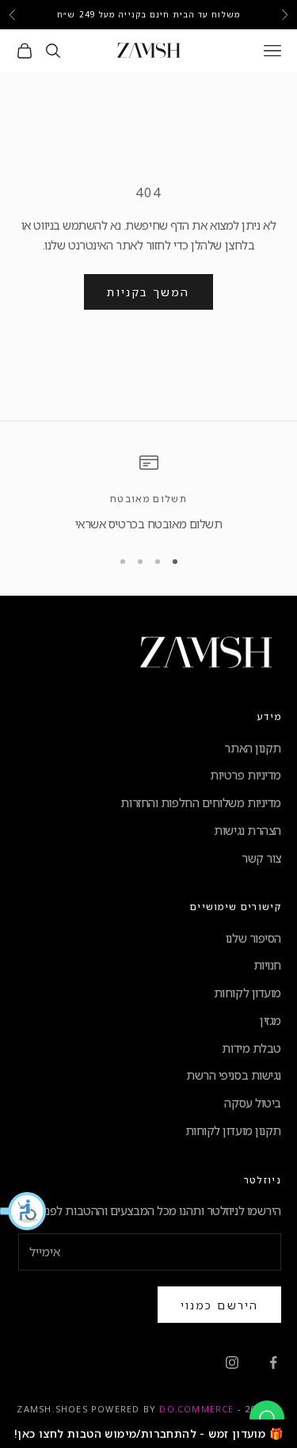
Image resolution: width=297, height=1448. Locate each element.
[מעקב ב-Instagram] (232, 1362)
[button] (24, 1211)
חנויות (267, 965)
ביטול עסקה (252, 1103)
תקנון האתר (252, 748)
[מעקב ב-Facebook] (273, 1362)
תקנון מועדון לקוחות (233, 1130)
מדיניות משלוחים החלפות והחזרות (200, 802)
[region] (148, 493)
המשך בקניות (148, 291)
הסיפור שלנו (253, 938)
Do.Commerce (196, 1409)
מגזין (270, 1020)
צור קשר (261, 858)
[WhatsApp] (266, 1417)
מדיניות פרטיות (245, 775)
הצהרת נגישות (247, 830)
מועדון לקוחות (247, 992)
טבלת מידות (251, 1048)
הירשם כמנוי (219, 1305)
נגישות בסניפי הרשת (233, 1075)
